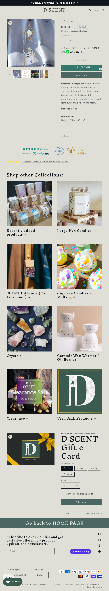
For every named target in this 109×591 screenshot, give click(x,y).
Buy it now (81, 75)
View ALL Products (75, 418)
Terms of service (82, 584)
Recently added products (21, 232)
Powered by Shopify (39, 584)
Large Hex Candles (74, 230)
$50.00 (94, 468)
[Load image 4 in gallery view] (44, 74)
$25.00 (80, 468)
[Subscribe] (51, 551)
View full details (92, 513)
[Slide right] (51, 74)
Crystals (14, 356)
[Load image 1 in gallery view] (17, 74)
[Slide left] (9, 74)
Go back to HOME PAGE (54, 523)
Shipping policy (96, 584)
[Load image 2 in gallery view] (26, 74)
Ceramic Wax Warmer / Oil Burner (78, 357)
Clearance (16, 418)
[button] (6, 10)
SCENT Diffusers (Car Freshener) (27, 295)
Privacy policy (67, 584)
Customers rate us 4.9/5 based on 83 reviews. (45, 161)
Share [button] (67, 136)
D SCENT (28, 584)
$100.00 (68, 474)
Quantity (65, 35)
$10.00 (67, 468)
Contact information (94, 587)
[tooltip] (100, 69)
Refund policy (55, 584)
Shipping (64, 31)
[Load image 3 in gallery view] (35, 74)
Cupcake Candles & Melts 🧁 (75, 295)
